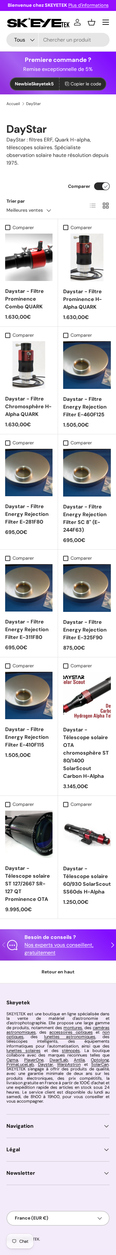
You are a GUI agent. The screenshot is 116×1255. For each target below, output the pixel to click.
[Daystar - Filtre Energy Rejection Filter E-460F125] (87, 365)
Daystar (45, 1064)
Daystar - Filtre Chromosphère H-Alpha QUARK (28, 406)
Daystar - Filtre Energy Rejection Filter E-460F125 (85, 407)
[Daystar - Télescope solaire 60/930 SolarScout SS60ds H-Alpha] (87, 834)
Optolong (100, 1060)
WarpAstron (69, 1064)
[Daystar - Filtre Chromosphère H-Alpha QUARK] (29, 365)
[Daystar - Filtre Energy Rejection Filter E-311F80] (29, 588)
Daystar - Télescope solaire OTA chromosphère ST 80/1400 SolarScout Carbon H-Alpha (86, 752)
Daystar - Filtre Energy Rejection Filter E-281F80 (27, 514)
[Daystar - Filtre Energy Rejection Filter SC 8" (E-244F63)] (87, 473)
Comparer (79, 186)
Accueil (13, 103)
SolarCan (100, 1064)
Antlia (79, 1060)
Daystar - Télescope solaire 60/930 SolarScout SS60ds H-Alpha (87, 880)
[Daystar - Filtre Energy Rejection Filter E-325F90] (87, 588)
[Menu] (106, 22)
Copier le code (86, 84)
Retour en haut (58, 972)
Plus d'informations (88, 5)
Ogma (12, 1060)
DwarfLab (59, 1060)
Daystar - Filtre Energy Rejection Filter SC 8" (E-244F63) (85, 518)
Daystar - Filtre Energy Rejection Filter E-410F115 (27, 737)
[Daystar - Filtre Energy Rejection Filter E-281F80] (29, 472)
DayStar (33, 103)
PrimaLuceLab (20, 1064)
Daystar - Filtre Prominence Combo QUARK (24, 299)
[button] (91, 22)
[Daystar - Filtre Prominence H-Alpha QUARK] (87, 257)
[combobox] (58, 40)
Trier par (15, 201)
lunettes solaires (23, 1050)
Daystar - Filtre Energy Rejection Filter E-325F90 (85, 630)
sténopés (71, 1050)
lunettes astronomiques (69, 1036)
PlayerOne (34, 1060)
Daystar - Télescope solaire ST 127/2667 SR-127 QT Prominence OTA (27, 884)
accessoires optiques (70, 1032)
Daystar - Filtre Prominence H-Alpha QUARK (82, 299)
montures (72, 1027)
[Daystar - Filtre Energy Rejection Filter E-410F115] (29, 695)
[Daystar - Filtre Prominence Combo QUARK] (29, 257)
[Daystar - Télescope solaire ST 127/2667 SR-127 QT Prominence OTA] (29, 834)
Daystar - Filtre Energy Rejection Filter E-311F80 (27, 629)
